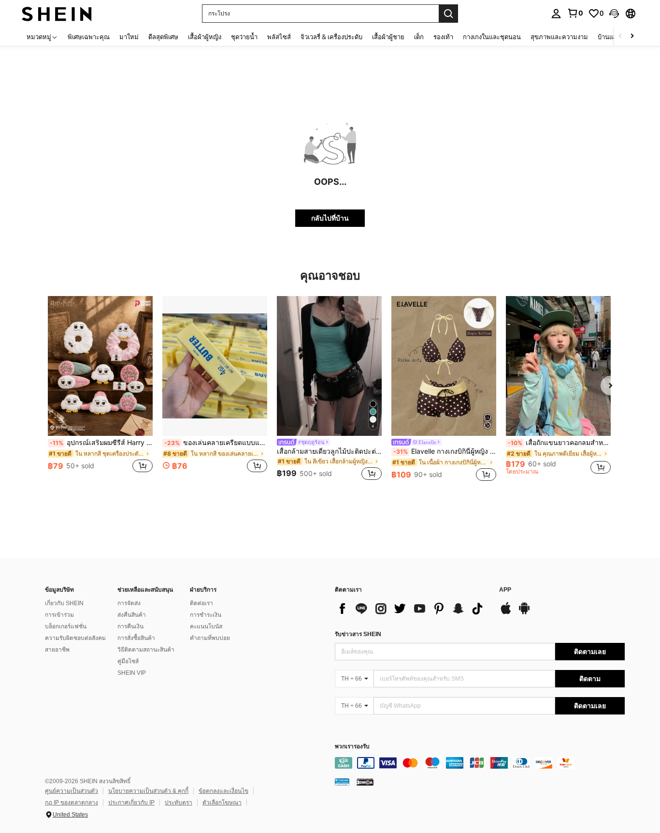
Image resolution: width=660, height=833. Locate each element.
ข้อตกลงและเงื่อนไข (223, 791)
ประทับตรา (178, 802)
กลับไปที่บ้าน (330, 218)
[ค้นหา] (448, 13)
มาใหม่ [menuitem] (129, 37)
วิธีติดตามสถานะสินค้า (145, 649)
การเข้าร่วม (59, 614)
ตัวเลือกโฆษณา (222, 802)
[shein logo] (57, 13)
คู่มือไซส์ (128, 661)
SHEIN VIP (131, 672)
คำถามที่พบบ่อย (210, 638)
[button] (614, 13)
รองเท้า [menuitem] (443, 37)
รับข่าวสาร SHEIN (358, 634)
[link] (575, 13)
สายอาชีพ (57, 649)
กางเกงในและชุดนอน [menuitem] (492, 37)
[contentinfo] (480, 763)
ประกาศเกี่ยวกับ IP (131, 802)
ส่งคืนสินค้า (131, 614)
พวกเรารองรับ (352, 747)
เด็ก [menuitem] (419, 37)
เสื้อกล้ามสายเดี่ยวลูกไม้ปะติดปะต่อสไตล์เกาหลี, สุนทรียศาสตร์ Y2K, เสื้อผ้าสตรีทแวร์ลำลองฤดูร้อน (329, 451)
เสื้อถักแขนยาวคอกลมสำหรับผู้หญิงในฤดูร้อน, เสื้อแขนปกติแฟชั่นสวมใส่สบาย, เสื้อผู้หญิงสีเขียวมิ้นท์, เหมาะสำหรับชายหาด (559, 442)
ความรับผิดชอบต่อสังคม (75, 638)
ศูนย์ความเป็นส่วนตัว (71, 791)
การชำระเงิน (205, 614)
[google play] (524, 613)
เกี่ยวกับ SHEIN (64, 603)
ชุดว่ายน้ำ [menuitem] (244, 37)
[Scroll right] (632, 36)
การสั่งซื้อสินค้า (136, 638)
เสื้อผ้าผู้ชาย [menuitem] (388, 37)
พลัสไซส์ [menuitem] (279, 37)
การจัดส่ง (129, 603)
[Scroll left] (620, 36)
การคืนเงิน (130, 626)
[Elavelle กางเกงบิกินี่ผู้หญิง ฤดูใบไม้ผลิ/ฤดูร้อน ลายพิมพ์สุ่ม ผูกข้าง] (443, 366)
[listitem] (100, 389)
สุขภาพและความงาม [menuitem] (559, 37)
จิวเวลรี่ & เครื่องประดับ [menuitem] (331, 37)
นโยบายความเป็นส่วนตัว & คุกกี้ (148, 791)
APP (505, 590)
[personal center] (556, 13)
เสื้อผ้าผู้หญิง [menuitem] (204, 37)
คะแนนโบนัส (206, 626)
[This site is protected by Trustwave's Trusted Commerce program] (342, 781)
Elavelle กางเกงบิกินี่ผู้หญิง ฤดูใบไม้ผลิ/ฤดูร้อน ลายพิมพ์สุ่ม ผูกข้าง (444, 451)
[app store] (506, 613)
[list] (412, 608)
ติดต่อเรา (201, 603)
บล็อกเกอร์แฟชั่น (65, 626)
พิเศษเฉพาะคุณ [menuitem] (89, 37)
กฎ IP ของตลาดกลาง (71, 802)
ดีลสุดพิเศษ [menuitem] (163, 37)
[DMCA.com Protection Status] (365, 781)
